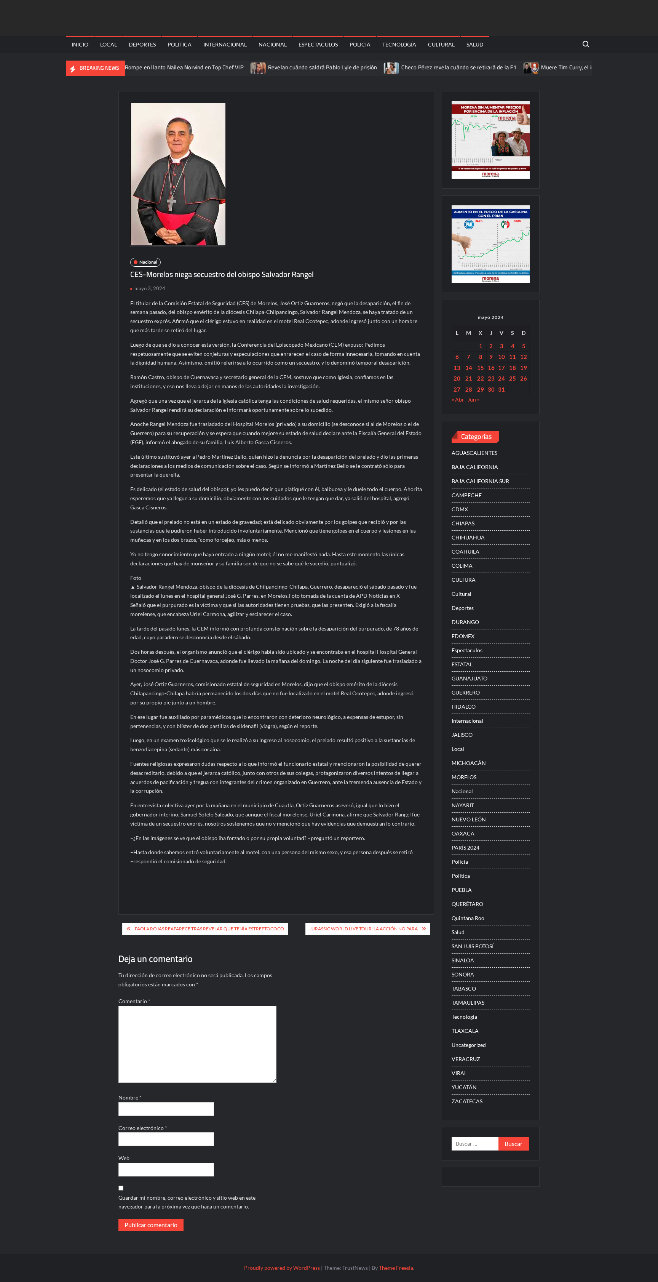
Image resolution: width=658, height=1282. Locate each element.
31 (501, 389)
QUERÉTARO (467, 904)
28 (468, 389)
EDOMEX (463, 636)
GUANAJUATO (469, 678)
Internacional (225, 44)
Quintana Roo (468, 918)
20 (457, 378)
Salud (475, 44)
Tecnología (399, 44)
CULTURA (464, 579)
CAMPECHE (467, 495)
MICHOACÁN (469, 763)
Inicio (80, 44)
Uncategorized (469, 1045)
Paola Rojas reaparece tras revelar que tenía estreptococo (209, 928)
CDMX (460, 509)
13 (457, 367)
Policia (360, 44)
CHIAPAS (463, 523)
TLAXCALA (465, 1031)
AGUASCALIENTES (474, 453)
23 (491, 378)
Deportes (142, 44)
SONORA (463, 974)
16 (491, 367)
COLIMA (462, 565)
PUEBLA (462, 890)
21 (468, 378)
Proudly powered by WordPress (282, 1267)
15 (480, 367)
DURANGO (465, 622)
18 (512, 367)
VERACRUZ (466, 1059)
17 (501, 367)
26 (523, 378)
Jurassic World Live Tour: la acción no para (364, 928)
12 (523, 356)
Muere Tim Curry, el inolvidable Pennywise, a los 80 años (588, 67)
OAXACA (463, 833)
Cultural (441, 44)
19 (523, 367)
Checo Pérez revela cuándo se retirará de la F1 (436, 67)
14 (468, 367)
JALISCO (462, 734)
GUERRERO (466, 692)
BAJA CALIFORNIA (475, 467)
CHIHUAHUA (468, 537)
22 (480, 378)
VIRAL (459, 1073)
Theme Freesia (396, 1267)
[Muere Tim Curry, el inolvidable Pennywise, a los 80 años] (509, 67)
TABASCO (464, 988)
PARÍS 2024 (465, 847)
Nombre (130, 1097)
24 (501, 378)
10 (501, 356)
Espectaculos (318, 44)
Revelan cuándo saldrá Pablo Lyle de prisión (300, 67)
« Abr (458, 399)
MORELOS (464, 777)
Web (123, 1158)
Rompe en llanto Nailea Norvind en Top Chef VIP (161, 67)
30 (491, 389)
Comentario (134, 1001)
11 (512, 356)
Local (108, 44)
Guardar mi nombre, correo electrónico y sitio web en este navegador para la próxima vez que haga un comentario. (187, 1202)
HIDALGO (464, 706)
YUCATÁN (464, 1087)
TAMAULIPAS (468, 1002)
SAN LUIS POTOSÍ (473, 946)
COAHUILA (465, 551)
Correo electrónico (142, 1128)
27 (457, 389)
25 (512, 378)
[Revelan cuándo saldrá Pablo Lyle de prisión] (236, 67)
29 (480, 389)
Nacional (273, 44)
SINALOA (463, 960)
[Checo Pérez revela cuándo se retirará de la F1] (370, 67)
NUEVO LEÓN (469, 819)
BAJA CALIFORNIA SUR (480, 481)
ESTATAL (462, 664)
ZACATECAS (467, 1101)
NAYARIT (463, 805)
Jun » (473, 399)
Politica (180, 44)
